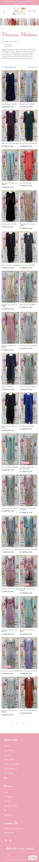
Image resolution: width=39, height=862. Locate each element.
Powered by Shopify (28, 859)
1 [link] (11, 723)
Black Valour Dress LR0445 (9, 224)
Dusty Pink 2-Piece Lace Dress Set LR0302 (28, 509)
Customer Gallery (10, 806)
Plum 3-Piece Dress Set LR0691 (10, 143)
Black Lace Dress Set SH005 (27, 265)
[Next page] (27, 723)
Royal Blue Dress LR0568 (27, 426)
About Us (7, 801)
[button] (4, 11)
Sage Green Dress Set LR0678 (9, 467)
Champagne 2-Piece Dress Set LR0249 (27, 224)
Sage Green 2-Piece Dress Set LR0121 (27, 630)
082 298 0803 (9, 833)
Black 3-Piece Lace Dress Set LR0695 (9, 427)
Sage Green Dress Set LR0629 (10, 508)
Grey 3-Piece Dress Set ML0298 (10, 671)
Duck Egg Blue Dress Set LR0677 (28, 549)
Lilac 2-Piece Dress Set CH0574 (28, 671)
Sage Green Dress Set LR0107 (27, 304)
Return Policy (9, 751)
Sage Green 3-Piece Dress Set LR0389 (9, 711)
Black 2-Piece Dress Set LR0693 (10, 265)
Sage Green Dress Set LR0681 (28, 386)
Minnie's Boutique (15, 859)
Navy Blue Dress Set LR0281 (9, 104)
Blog (5, 778)
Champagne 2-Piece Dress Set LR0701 (9, 305)
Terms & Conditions (11, 764)
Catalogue (8, 797)
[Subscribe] (32, 854)
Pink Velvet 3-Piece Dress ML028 (10, 589)
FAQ (5, 810)
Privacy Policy (9, 760)
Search (6, 746)
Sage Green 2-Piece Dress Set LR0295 (9, 183)
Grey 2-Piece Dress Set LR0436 (10, 549)
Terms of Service (10, 769)
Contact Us (8, 815)
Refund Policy (9, 773)
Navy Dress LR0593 (7, 386)
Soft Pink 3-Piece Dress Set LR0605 (9, 346)
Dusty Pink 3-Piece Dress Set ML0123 (9, 630)
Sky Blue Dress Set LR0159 (27, 104)
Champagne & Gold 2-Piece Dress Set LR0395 (27, 468)
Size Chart (8, 755)
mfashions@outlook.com (14, 829)
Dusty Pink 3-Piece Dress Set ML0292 (27, 589)
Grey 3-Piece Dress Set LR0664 (28, 345)
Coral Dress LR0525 (25, 183)
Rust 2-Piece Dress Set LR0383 (28, 710)
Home (6, 792)
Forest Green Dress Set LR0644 (28, 143)
